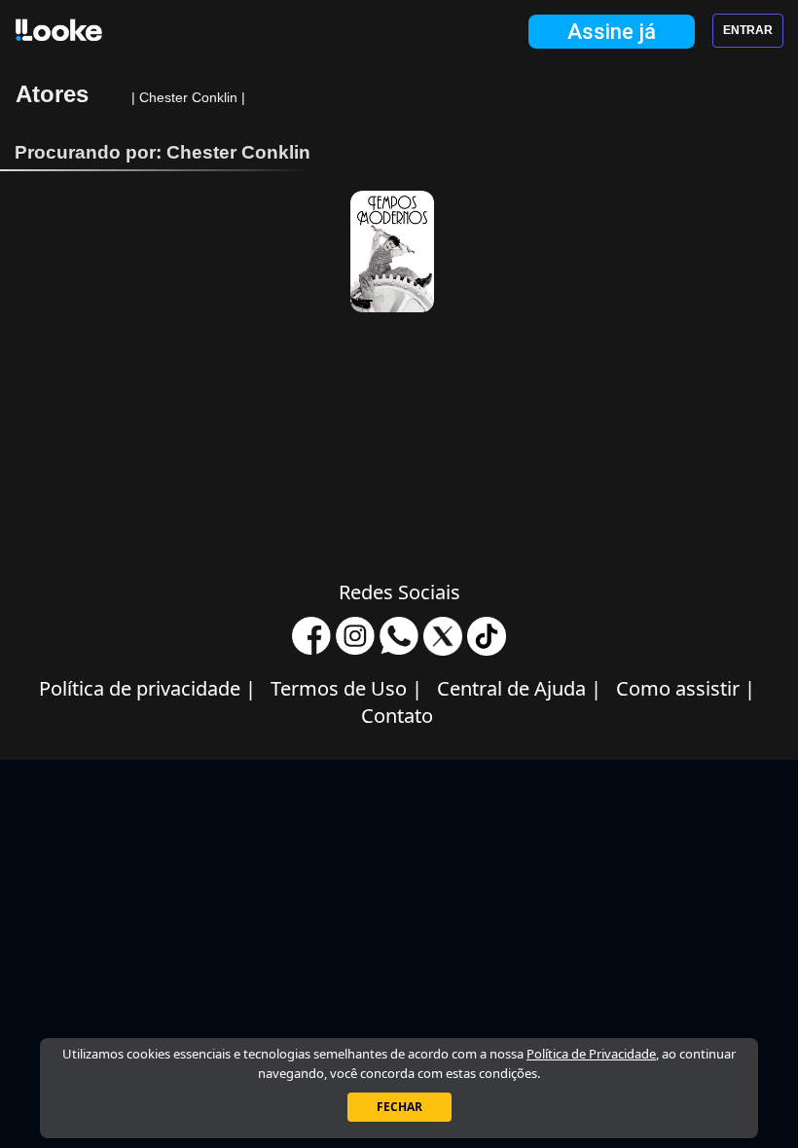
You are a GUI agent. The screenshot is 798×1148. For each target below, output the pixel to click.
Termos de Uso (346, 688)
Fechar (399, 1106)
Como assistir (685, 688)
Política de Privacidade (591, 1053)
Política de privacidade (147, 688)
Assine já (611, 31)
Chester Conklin (190, 97)
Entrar (748, 30)
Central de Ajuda (519, 688)
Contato (397, 715)
